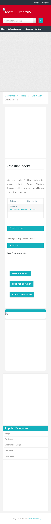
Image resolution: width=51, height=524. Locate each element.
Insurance (9, 456)
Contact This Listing (22, 295)
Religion (25, 96)
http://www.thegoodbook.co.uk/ (23, 209)
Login (36, 2)
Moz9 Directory (12, 96)
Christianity (37, 96)
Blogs (7, 434)
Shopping (9, 450)
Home (4, 29)
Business (9, 439)
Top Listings (27, 29)
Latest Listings (14, 29)
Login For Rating (20, 273)
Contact (37, 29)
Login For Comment (21, 284)
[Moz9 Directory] (17, 11)
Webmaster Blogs (13, 445)
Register (46, 2)
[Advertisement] (25, 61)
